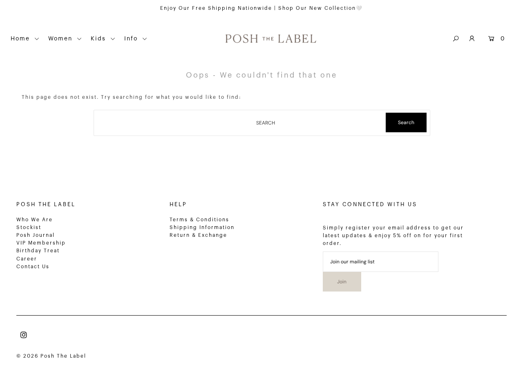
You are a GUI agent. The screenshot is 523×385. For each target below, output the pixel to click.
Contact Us (32, 266)
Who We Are (34, 219)
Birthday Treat (38, 250)
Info (132, 39)
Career (26, 258)
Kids (99, 39)
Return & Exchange (198, 235)
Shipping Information (202, 227)
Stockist (28, 227)
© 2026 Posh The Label (51, 356)
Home (21, 39)
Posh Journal (35, 235)
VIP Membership (41, 242)
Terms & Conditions (199, 219)
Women (61, 39)
